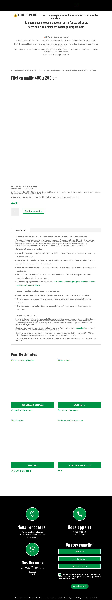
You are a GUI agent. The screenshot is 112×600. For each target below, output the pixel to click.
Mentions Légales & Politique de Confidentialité (79, 598)
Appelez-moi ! (79, 586)
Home (13, 70)
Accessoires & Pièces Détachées (29, 70)
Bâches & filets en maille (63, 70)
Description (20, 230)
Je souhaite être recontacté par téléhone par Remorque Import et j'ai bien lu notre (79, 576)
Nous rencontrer (32, 527)
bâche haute (81, 328)
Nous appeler (80, 527)
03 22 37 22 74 (79, 532)
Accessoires (48, 70)
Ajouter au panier (33, 211)
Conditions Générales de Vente (47, 598)
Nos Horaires (32, 562)
